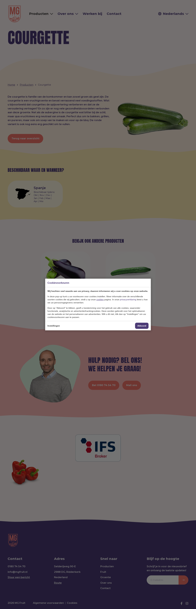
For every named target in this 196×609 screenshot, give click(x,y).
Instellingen (53, 326)
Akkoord (141, 326)
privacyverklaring (128, 299)
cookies (100, 299)
